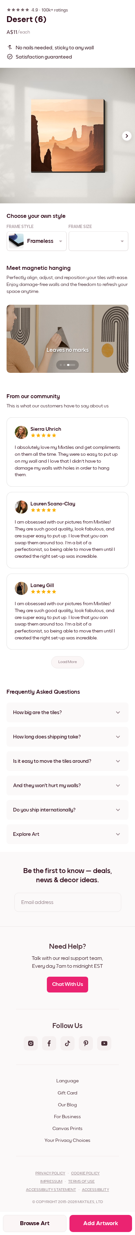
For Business (67, 1116)
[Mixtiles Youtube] (104, 1043)
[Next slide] (127, 136)
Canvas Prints (67, 1128)
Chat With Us (67, 984)
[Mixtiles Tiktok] (67, 1043)
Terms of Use (81, 1182)
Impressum (51, 1182)
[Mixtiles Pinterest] (86, 1043)
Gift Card (67, 1093)
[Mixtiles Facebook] (49, 1043)
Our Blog (67, 1104)
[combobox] (36, 241)
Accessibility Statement (51, 1190)
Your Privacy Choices (68, 1140)
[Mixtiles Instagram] (31, 1043)
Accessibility (95, 1190)
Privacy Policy (50, 1173)
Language (67, 1080)
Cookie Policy (85, 1173)
